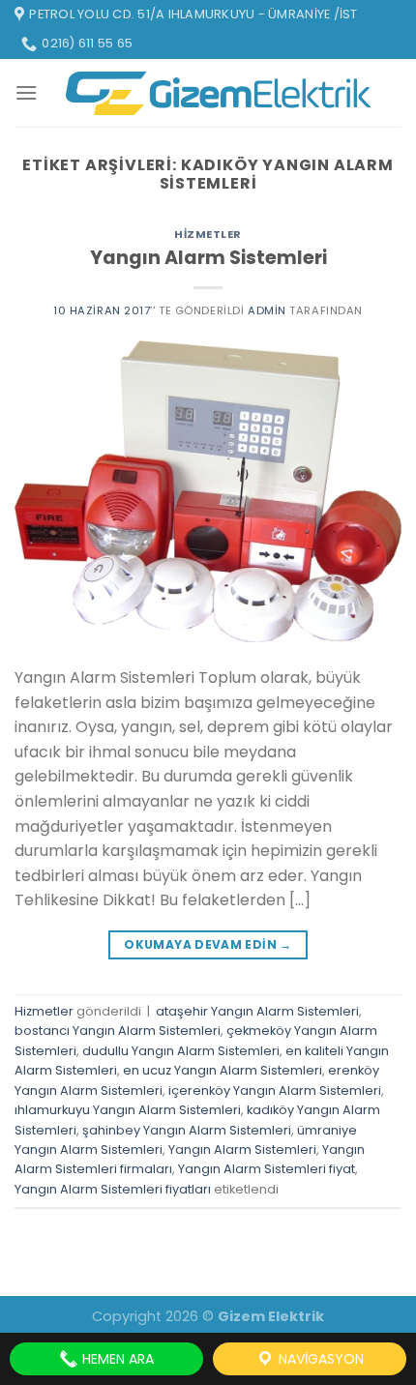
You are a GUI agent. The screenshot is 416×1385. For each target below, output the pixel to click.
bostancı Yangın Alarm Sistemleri (118, 1030)
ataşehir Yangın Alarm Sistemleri (257, 1011)
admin (267, 310)
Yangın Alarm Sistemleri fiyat (266, 1169)
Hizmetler (208, 234)
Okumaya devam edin (207, 944)
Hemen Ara (116, 1359)
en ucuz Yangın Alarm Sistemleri (222, 1070)
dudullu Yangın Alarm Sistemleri (181, 1051)
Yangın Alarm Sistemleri (208, 258)
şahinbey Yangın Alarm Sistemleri (186, 1130)
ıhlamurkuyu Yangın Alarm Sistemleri (128, 1110)
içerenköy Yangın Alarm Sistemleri (274, 1090)
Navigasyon (319, 1359)
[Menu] (26, 92)
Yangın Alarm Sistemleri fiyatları (113, 1189)
